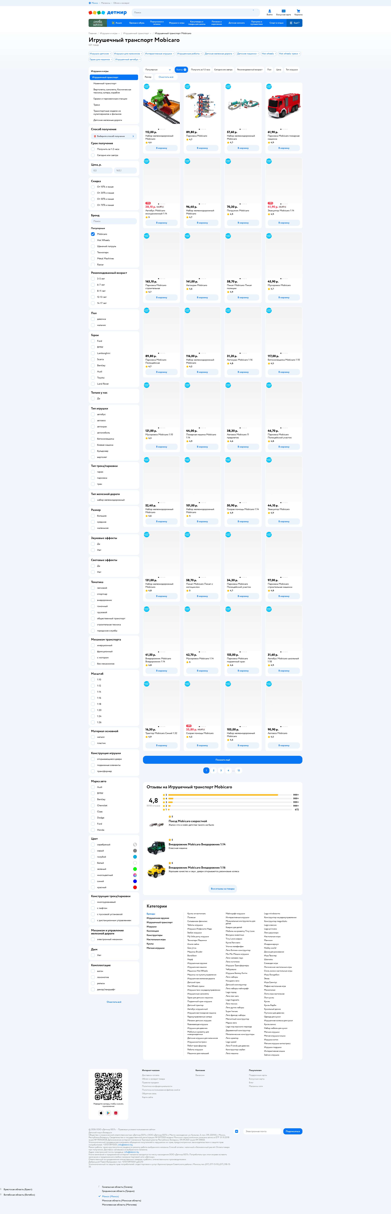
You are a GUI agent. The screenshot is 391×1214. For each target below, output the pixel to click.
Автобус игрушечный (197, 1009)
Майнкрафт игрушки (235, 913)
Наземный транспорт (104, 83)
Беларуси (107, 1132)
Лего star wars (232, 996)
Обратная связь (149, 1093)
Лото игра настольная (274, 994)
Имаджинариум (271, 944)
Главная (93, 33)
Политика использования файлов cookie (161, 1090)
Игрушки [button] (152, 926)
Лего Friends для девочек (237, 1046)
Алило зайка (193, 944)
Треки (96, 104)
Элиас (267, 978)
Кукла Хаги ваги (233, 942)
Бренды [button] (151, 913)
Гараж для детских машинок (200, 997)
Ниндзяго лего (232, 981)
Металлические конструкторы (240, 1034)
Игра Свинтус (270, 982)
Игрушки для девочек (197, 1028)
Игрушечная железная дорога (201, 978)
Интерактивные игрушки (237, 917)
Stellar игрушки (194, 933)
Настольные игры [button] (156, 939)
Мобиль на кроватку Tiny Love (240, 931)
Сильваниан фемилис (197, 921)
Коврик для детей (234, 927)
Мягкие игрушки (272, 1032)
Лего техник (231, 1004)
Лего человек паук (234, 958)
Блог (251, 1082)
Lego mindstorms (272, 913)
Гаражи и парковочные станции (110, 98)
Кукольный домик (272, 1009)
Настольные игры (272, 936)
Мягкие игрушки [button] (155, 948)
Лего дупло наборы (235, 1007)
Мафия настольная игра (275, 986)
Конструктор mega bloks (275, 921)
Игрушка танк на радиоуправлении (203, 990)
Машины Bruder (194, 952)
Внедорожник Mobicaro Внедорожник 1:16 (197, 867)
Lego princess (270, 929)
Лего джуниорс (271, 933)
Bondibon (192, 955)
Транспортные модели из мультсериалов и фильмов (107, 112)
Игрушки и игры (108, 33)
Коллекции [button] (153, 930)
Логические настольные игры (278, 967)
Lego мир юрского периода (239, 1026)
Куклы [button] (150, 943)
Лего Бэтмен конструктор (238, 950)
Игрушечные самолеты (198, 994)
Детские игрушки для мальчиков (202, 1038)
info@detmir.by (125, 1144)
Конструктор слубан (235, 1049)
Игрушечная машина (196, 967)
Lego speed (231, 1042)
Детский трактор (195, 1005)
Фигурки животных (235, 935)
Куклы (267, 1001)
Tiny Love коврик (234, 939)
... (233, 770)
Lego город (231, 992)
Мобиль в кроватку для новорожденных (198, 1033)
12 (239, 770)
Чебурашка (231, 969)
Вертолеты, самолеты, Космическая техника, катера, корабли (112, 91)
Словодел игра (271, 963)
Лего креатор (232, 1038)
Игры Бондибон (271, 975)
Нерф (190, 959)
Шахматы (268, 959)
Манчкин (268, 940)
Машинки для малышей (198, 1053)
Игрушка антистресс (197, 1042)
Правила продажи (150, 1082)
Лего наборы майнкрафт (237, 988)
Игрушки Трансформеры (237, 965)
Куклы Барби (270, 1005)
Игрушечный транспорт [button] (160, 922)
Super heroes (232, 1011)
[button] (294, 23)
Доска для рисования (274, 952)
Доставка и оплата (150, 1075)
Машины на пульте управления (201, 975)
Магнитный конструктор (237, 1019)
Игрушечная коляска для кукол (278, 1020)
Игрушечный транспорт (136, 33)
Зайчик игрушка (271, 1055)
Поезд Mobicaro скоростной (188, 821)
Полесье (191, 917)
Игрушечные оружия (197, 963)
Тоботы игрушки (195, 925)
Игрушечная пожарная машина (201, 1013)
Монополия (269, 990)
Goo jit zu (191, 948)
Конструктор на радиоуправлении (280, 917)
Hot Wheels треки (195, 986)
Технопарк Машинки (197, 940)
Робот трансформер (196, 1046)
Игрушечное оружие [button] (158, 918)
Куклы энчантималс (196, 913)
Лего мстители (233, 962)
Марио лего (231, 1023)
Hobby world (270, 948)
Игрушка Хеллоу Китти (236, 973)
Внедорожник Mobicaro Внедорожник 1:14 (197, 844)
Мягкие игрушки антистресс (277, 1043)
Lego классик (270, 925)
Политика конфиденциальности (157, 1086)
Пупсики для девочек (274, 1013)
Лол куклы (269, 997)
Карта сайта (147, 1097)
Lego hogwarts (232, 1000)
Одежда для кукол (272, 1017)
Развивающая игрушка (197, 1024)
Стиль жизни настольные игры (278, 971)
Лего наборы (232, 977)
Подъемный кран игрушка (199, 1001)
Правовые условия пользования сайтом (136, 1129)
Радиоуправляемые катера (199, 1017)
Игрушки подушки (272, 1047)
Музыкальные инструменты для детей (240, 922)
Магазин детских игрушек (199, 1020)
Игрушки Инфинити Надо (199, 929)
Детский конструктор (236, 984)
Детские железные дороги (107, 120)
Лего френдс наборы (235, 1015)
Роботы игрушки (195, 1049)
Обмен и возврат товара (153, 1079)
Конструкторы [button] (155, 935)
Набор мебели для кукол (275, 1028)
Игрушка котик (271, 1039)
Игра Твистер (270, 955)
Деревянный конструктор (238, 1030)
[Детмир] (108, 12)
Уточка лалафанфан (235, 946)
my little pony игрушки (198, 936)
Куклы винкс (270, 1024)
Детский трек (193, 982)
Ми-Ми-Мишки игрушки (237, 954)
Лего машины (232, 1053)
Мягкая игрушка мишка (274, 1036)
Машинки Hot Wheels (197, 971)
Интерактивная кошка (274, 1051)
